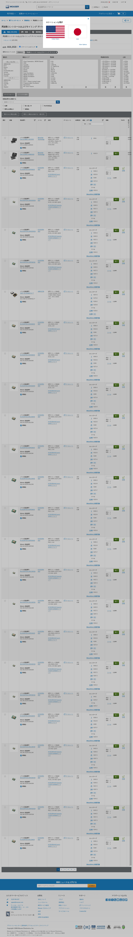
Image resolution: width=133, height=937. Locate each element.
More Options (83, 44)
